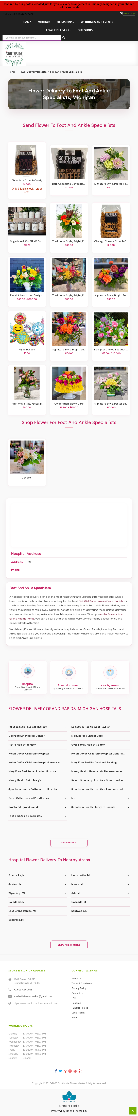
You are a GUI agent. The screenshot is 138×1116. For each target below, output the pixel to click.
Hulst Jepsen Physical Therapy (27, 727)
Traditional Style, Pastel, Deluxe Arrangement (27, 403)
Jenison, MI (15, 884)
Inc (73, 798)
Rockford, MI (16, 920)
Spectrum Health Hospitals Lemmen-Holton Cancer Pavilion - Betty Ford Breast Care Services (100, 789)
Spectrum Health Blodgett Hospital (93, 807)
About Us (76, 978)
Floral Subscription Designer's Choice (27, 295)
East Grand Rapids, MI (22, 911)
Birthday (44, 22)
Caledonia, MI (16, 902)
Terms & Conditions (82, 983)
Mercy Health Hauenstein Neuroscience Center (100, 771)
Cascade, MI (79, 902)
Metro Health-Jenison (22, 744)
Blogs (74, 1017)
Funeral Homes (80, 1007)
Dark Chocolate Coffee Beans (69, 183)
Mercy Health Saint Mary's (24, 780)
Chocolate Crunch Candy (26, 180)
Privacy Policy (79, 988)
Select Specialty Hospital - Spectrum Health (99, 780)
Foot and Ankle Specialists (25, 816)
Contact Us (77, 993)
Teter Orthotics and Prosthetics (28, 798)
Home (27, 22)
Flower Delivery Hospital (33, 71)
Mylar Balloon (27, 349)
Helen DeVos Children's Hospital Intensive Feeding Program (37, 762)
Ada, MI (75, 893)
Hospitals (76, 1003)
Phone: (15, 570)
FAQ (74, 998)
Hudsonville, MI (80, 875)
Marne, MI (77, 884)
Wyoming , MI (16, 893)
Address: (17, 562)
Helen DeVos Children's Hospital (28, 753)
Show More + (68, 842)
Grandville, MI (16, 875)
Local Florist (78, 1012)
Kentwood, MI (79, 911)
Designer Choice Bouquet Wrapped (111, 349)
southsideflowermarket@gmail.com (33, 996)
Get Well (27, 477)
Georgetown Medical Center (26, 736)
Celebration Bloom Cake (68, 403)
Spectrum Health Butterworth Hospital (33, 789)
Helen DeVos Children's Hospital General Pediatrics (100, 753)
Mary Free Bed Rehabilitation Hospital (32, 771)
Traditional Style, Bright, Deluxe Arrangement (69, 295)
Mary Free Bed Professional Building (94, 762)
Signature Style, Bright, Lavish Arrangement (69, 349)
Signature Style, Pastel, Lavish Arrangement (111, 403)
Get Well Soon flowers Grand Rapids (101, 601)
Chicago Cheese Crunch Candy (111, 241)
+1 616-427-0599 (23, 989)
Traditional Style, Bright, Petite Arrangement (69, 241)
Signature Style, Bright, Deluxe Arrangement (111, 295)
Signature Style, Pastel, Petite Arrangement (111, 183)
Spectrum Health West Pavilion (90, 727)
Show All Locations (69, 944)
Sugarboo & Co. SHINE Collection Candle (27, 241)
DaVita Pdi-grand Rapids (23, 807)
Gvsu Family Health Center (88, 744)
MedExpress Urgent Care (87, 736)
